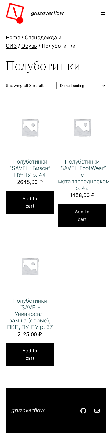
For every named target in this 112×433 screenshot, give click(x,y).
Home (13, 37)
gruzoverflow (47, 13)
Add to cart (29, 202)
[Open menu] (102, 13)
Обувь (29, 46)
